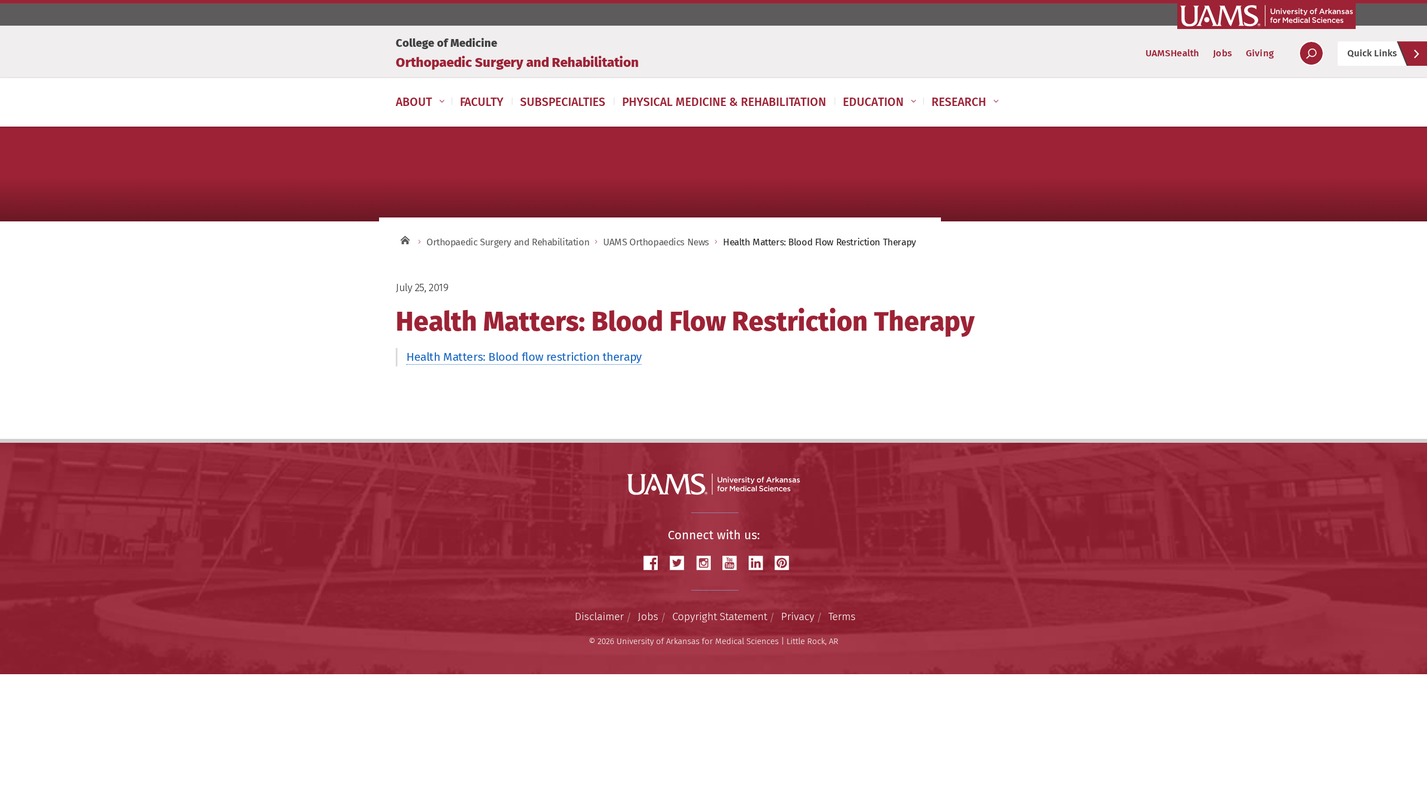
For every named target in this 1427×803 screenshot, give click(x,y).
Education (873, 102)
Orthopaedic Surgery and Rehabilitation (517, 62)
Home (404, 239)
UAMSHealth (1173, 53)
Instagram (707, 563)
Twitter (681, 563)
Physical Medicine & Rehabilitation (724, 102)
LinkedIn (759, 563)
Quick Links (1372, 53)
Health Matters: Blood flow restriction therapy (524, 357)
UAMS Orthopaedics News (656, 242)
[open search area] (1311, 53)
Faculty (481, 102)
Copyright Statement (719, 616)
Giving (1260, 53)
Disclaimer (599, 616)
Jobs (1222, 53)
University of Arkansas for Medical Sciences (1266, 15)
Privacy (797, 616)
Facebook (655, 563)
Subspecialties (562, 102)
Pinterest (786, 563)
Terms (842, 616)
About (414, 102)
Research (958, 102)
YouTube (733, 563)
